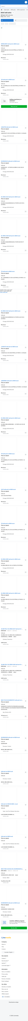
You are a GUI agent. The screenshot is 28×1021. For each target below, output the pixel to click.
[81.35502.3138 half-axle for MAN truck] (14, 226)
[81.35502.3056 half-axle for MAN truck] (14, 584)
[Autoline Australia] (9, 2)
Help (3, 946)
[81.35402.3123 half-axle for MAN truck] (14, 187)
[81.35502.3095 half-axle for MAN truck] (14, 550)
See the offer (14, 928)
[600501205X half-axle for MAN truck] (14, 34)
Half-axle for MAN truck (7, 771)
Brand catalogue (5, 981)
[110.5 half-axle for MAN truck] (14, 480)
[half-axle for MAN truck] (14, 827)
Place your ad (14, 106)
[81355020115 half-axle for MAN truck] (14, 152)
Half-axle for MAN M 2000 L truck (9, 804)
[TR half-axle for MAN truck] (14, 70)
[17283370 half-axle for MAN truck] (14, 337)
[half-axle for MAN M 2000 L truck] (14, 794)
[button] (26, 2)
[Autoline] (1, 10)
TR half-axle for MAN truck (8, 79)
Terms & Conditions (6, 971)
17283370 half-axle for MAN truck (9, 346)
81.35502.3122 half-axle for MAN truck (10, 311)
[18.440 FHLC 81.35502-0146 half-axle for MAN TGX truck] (14, 655)
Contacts (4, 949)
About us (4, 944)
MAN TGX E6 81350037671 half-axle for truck (12, 700)
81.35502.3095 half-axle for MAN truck (10, 559)
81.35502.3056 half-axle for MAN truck (10, 593)
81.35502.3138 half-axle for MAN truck (10, 235)
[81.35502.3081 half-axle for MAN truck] (14, 408)
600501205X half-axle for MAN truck (10, 44)
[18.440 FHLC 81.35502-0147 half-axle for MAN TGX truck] (14, 619)
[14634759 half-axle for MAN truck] (14, 117)
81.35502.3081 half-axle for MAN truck (10, 418)
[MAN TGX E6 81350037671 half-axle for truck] (14, 690)
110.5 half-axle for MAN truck (8, 489)
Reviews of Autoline (6, 978)
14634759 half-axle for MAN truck (9, 127)
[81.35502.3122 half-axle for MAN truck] (14, 301)
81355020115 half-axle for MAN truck (10, 161)
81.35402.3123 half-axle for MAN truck (10, 196)
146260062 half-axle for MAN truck (10, 380)
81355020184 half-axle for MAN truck (10, 737)
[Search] (26, 6)
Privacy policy (5, 974)
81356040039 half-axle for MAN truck (10, 903)
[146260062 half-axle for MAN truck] (14, 371)
